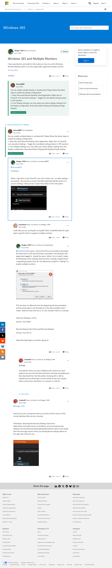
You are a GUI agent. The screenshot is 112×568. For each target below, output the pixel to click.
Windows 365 (39, 9)
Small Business (6, 556)
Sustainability (76, 556)
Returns (40, 508)
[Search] (89, 3)
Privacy (23, 564)
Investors (75, 546)
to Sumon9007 (43, 161)
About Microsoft (77, 535)
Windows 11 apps (7, 522)
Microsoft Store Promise (44, 518)
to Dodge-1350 (44, 225)
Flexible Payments (42, 522)
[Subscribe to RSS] (74, 486)
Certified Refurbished (43, 515)
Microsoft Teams (7, 549)
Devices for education (78, 501)
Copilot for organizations (9, 508)
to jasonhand (48, 245)
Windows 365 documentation (90, 94)
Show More (14, 70)
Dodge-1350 (19, 51)
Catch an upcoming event (88, 88)
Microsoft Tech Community (45, 546)
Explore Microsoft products (10, 518)
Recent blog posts (85, 83)
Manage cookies (32, 564)
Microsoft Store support (44, 504)
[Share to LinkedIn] (56, 486)
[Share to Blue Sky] (70, 486)
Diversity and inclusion (79, 549)
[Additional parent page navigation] (24, 9)
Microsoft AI (6, 532)
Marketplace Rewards (43, 553)
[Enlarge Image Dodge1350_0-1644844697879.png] (34, 284)
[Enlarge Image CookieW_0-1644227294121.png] (26, 453)
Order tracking (41, 511)
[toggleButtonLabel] (105, 9)
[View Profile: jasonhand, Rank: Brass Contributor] (15, 226)
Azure (39, 532)
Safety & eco (60, 564)
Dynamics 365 (6, 539)
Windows (30, 9)
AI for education (77, 522)
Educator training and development (82, 515)
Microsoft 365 (6, 542)
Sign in (86, 60)
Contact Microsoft (14, 564)
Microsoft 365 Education (79, 508)
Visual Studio (41, 556)
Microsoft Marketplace (44, 549)
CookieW (27, 359)
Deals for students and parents (81, 518)
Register (96, 3)
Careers (75, 532)
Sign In (103, 3)
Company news (77, 539)
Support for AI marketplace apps (46, 542)
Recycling (69, 564)
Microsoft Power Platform (9, 546)
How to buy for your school (80, 511)
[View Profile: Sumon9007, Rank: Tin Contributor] (10, 131)
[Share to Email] (77, 486)
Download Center (42, 501)
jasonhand (22, 225)
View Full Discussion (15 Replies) (18, 125)
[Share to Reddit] (67, 486)
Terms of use (42, 564)
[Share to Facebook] (59, 486)
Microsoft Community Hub (13, 9)
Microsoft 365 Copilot (8, 553)
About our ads (78, 564)
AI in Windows (6, 515)
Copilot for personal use (9, 511)
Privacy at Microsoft (78, 542)
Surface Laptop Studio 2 (9, 504)
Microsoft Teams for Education (81, 504)
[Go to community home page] (6, 3)
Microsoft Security (7, 535)
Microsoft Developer (43, 535)
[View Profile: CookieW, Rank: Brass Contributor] (21, 360)
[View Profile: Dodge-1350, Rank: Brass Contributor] (10, 51)
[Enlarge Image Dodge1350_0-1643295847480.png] (29, 198)
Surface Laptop (6, 501)
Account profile (42, 497)
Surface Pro (6, 497)
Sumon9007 (20, 84)
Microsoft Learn (42, 539)
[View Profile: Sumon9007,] (13, 85)
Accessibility (76, 553)
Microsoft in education (79, 497)
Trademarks (52, 564)
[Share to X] (63, 486)
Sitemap (5, 564)
